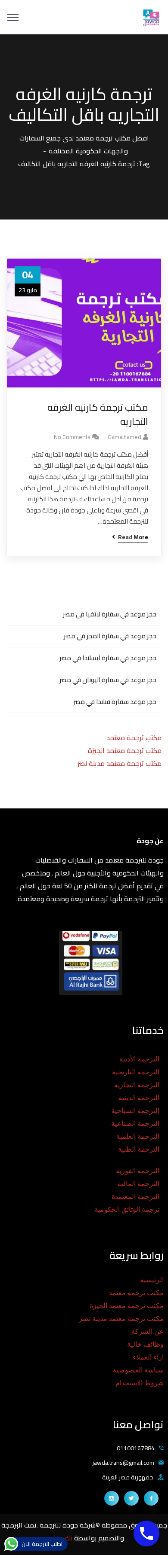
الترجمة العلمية (137, 1136)
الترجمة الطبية (138, 1149)
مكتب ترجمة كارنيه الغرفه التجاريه (97, 414)
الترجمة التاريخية (135, 1072)
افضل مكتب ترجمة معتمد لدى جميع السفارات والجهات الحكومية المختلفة (84, 144)
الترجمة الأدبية (139, 1059)
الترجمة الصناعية (135, 1123)
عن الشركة (147, 1331)
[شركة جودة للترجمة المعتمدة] (151, 16)
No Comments (72, 436)
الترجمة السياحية (135, 1111)
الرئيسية (152, 1280)
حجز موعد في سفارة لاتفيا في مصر (109, 614)
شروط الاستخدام (139, 1383)
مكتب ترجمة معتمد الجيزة (125, 750)
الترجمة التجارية (136, 1085)
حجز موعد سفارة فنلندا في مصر (114, 701)
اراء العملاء (148, 1357)
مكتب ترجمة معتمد (134, 737)
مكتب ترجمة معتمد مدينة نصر (120, 763)
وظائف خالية (145, 1344)
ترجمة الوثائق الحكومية (126, 1209)
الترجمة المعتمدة (135, 1196)
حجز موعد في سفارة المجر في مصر (110, 636)
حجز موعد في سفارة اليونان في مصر (107, 680)
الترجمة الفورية (137, 1171)
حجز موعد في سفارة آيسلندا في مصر (107, 658)
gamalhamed (124, 436)
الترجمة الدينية (138, 1098)
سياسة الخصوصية (138, 1370)
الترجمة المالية (138, 1184)
